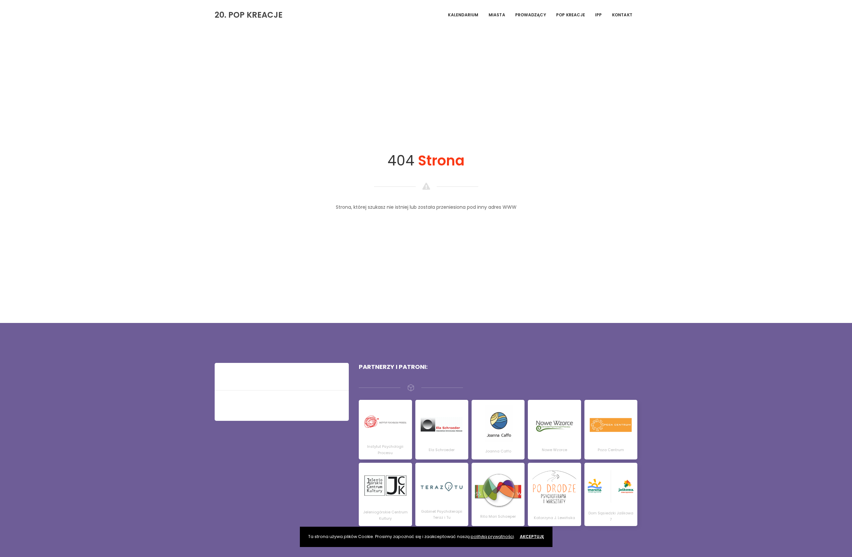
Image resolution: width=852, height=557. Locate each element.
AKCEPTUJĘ (532, 536)
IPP (598, 15)
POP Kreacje (570, 15)
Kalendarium (463, 15)
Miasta (497, 15)
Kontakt (622, 15)
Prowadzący (530, 15)
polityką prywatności (492, 536)
